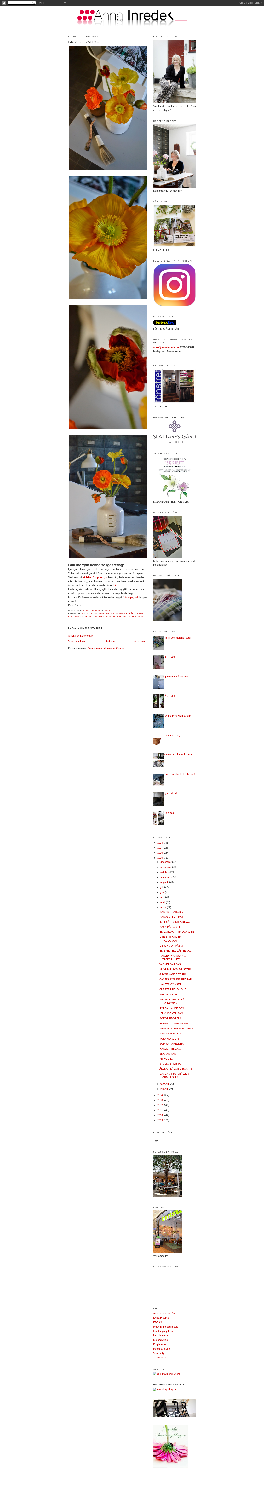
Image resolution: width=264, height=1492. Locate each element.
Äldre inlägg (140, 641)
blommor (122, 613)
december (166, 862)
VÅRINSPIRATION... (171, 911)
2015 (160, 857)
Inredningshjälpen (163, 1331)
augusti (164, 882)
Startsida (110, 641)
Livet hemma (160, 1335)
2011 (160, 1110)
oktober (164, 872)
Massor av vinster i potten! (178, 754)
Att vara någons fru (164, 1313)
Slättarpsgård (130, 597)
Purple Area (159, 1344)
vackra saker (121, 616)
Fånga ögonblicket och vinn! (179, 774)
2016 (160, 852)
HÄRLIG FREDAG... (170, 1048)
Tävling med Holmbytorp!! (177, 715)
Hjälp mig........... (172, 812)
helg (140, 613)
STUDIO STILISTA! (170, 1063)
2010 (160, 1115)
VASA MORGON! (169, 1038)
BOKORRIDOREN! (170, 1018)
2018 (160, 842)
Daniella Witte (161, 1317)
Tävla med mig (171, 735)
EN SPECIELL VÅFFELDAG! (175, 950)
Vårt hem (137, 616)
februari (164, 1083)
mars (163, 907)
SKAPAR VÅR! (167, 1053)
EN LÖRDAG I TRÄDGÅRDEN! (177, 931)
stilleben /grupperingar (95, 577)
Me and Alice (160, 1340)
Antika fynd (89, 613)
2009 (160, 1120)
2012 (160, 1105)
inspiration (89, 616)
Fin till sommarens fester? (177, 637)
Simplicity (158, 1353)
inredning (74, 616)
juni (162, 892)
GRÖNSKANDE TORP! (172, 974)
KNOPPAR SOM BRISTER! (175, 969)
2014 (160, 1095)
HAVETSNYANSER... (171, 984)
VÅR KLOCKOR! (168, 994)
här (115, 585)
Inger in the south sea (165, 1326)
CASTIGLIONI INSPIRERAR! (175, 979)
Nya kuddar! (170, 793)
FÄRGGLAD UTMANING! (173, 1023)
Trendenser (159, 1357)
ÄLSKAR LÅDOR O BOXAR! (175, 1068)
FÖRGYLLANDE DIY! (171, 1008)
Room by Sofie (161, 1348)
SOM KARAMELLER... (172, 1043)
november (166, 867)
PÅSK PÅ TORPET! (170, 926)
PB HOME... (166, 1058)
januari (164, 1088)
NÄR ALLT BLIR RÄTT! (172, 916)
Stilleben (104, 616)
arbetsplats (106, 613)
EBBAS (157, 1322)
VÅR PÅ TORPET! (170, 1033)
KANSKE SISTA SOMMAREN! (176, 1028)
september (166, 877)
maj (162, 897)
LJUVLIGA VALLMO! (171, 1013)
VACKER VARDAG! (170, 964)
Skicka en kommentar (80, 635)
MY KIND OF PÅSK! (171, 945)
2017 (160, 847)
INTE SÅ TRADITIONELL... (175, 921)
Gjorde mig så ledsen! (175, 676)
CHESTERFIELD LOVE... (173, 989)
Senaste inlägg (76, 641)
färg (132, 613)
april (163, 902)
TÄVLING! (169, 657)
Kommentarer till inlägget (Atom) (106, 648)
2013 (160, 1100)
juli (162, 887)
